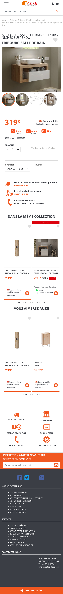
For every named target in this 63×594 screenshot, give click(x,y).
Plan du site (15, 506)
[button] (15, 302)
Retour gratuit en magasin (22, 534)
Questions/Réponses (18, 525)
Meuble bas (39, 362)
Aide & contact (16, 542)
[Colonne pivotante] (17, 248)
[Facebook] (19, 479)
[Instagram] (41, 479)
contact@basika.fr (51, 567)
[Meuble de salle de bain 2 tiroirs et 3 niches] (46, 248)
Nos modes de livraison (20, 501)
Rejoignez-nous (16, 504)
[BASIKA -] (29, 4)
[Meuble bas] (46, 340)
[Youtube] (34, 479)
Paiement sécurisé (17, 528)
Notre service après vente (21, 545)
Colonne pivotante (14, 270)
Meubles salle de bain (36, 20)
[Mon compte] (53, 4)
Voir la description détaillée (43, 148)
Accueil (5, 20)
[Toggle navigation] (6, 4)
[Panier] (57, 2)
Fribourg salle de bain (17, 273)
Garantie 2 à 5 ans (17, 539)
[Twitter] (26, 479)
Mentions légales (17, 509)
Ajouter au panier (31, 590)
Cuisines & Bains (17, 20)
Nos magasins (15, 495)
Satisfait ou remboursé (20, 536)
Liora (36, 365)
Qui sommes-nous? (18, 492)
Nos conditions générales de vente (25, 498)
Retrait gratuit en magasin (22, 531)
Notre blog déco (17, 512)
